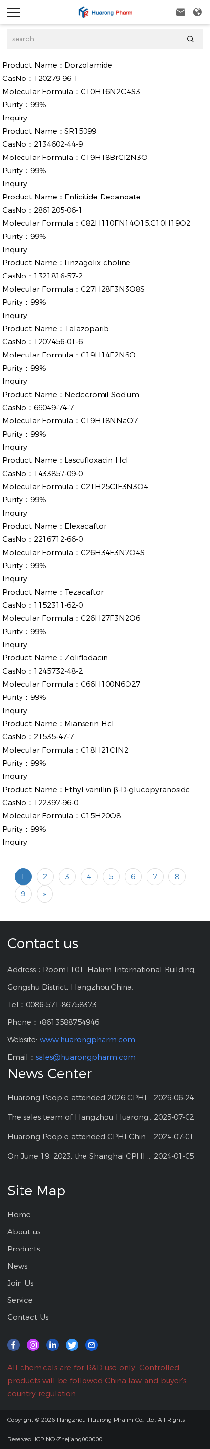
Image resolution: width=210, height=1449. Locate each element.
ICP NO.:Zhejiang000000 (68, 1439)
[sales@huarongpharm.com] (91, 1344)
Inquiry (14, 117)
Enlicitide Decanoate (102, 196)
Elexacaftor (85, 526)
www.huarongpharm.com (87, 1039)
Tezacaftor (84, 591)
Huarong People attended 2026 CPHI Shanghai (80, 1097)
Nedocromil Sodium (101, 394)
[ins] (33, 1344)
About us (23, 1231)
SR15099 (80, 131)
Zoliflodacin (86, 657)
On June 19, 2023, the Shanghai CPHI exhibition (80, 1156)
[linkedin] (52, 1344)
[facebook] (13, 1344)
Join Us (20, 1283)
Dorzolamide (88, 65)
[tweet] (72, 1344)
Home (19, 1214)
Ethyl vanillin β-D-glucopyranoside (127, 789)
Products (23, 1248)
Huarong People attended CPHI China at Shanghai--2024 (80, 1136)
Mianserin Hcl (89, 723)
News (17, 1265)
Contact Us (27, 1317)
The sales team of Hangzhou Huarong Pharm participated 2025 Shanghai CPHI (80, 1117)
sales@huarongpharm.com (86, 1057)
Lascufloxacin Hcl (96, 460)
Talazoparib (86, 328)
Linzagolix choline (97, 262)
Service (20, 1300)
